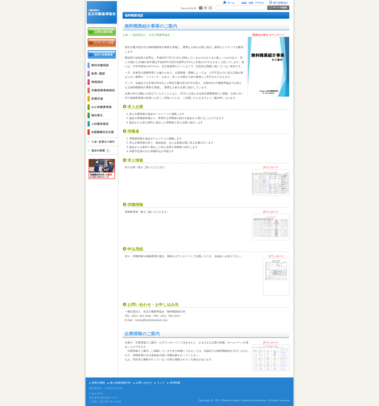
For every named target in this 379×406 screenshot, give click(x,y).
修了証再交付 (279, 3)
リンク (161, 382)
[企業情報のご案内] (270, 370)
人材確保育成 (102, 123)
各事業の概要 (102, 54)
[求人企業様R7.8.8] (270, 194)
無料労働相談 (102, 65)
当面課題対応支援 (102, 132)
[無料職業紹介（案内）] (268, 95)
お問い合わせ (144, 382)
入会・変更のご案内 (102, 141)
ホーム (229, 3)
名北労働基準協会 (102, 12)
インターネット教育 (102, 42)
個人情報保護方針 (120, 382)
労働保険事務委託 (102, 90)
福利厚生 (102, 115)
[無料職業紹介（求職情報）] (270, 239)
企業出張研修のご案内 (102, 31)
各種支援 (102, 98)
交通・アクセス (252, 3)
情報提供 (102, 82)
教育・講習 (102, 73)
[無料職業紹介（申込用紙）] (276, 294)
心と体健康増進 (102, 107)
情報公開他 (98, 382)
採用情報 (175, 382)
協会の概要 (102, 150)
